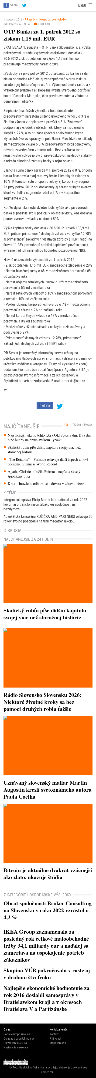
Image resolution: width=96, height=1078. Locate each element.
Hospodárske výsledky (52, 19)
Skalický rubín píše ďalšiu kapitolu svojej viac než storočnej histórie (44, 449)
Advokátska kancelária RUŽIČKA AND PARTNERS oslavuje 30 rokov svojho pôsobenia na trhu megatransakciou (48, 518)
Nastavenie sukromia (15, 1047)
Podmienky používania (16, 1034)
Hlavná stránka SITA (15, 1043)
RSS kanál (55, 1038)
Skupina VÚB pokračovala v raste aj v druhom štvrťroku (46, 973)
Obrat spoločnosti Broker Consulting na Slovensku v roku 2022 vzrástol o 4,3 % (47, 910)
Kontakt (54, 1034)
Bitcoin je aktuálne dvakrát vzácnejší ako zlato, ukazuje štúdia (47, 873)
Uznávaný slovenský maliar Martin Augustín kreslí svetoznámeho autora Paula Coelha (47, 789)
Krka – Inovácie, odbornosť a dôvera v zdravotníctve (46, 483)
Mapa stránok (58, 1043)
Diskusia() (43, 24)
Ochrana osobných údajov (18, 1038)
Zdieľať (45, 405)
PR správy (31, 19)
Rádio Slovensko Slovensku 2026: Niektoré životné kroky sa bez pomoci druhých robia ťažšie (42, 702)
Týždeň (76, 424)
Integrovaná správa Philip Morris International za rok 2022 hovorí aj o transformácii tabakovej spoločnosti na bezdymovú (45, 504)
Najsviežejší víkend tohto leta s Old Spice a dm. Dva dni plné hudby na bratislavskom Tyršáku (49, 437)
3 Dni (66, 424)
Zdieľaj (13, 5)
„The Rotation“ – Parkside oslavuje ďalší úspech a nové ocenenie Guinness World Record (48, 461)
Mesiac (88, 424)
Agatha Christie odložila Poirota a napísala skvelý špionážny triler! (44, 473)
